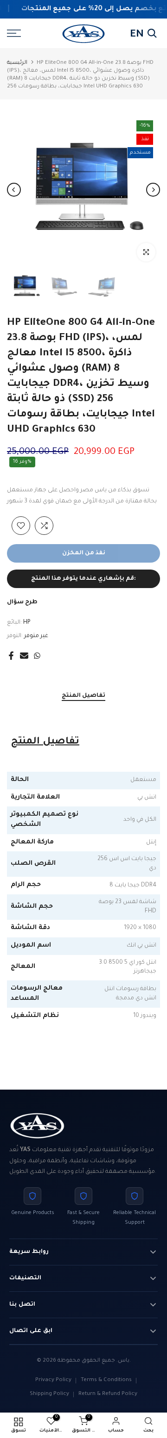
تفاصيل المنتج (83, 696)
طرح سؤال (22, 602)
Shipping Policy (49, 1394)
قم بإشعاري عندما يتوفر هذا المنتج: (83, 579)
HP (27, 623)
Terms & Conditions (106, 1380)
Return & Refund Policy (107, 1394)
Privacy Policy (53, 1380)
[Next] (153, 190)
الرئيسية (17, 63)
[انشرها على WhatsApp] (37, 655)
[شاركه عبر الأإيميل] (24, 655)
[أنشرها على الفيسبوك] (11, 655)
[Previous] (14, 190)
